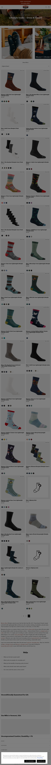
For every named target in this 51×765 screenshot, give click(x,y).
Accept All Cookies (41, 761)
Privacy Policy (40, 757)
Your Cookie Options (30, 761)
